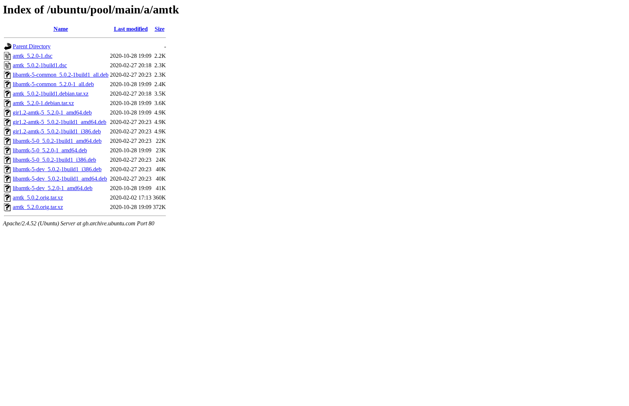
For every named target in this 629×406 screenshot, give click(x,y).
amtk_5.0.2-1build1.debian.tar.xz (50, 94)
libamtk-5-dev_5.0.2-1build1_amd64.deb (60, 179)
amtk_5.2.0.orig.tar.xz (38, 207)
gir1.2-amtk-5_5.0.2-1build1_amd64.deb (59, 122)
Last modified (131, 29)
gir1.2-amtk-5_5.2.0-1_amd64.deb (52, 112)
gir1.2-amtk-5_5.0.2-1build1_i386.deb (57, 131)
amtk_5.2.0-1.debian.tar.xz (43, 103)
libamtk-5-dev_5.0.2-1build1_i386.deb (57, 169)
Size (160, 29)
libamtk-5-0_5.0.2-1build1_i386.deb (54, 160)
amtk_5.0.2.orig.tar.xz (38, 197)
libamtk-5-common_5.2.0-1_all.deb (53, 84)
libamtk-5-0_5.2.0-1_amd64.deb (50, 150)
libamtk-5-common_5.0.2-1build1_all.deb (60, 75)
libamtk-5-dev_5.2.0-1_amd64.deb (52, 188)
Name (61, 29)
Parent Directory (32, 46)
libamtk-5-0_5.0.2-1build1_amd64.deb (57, 141)
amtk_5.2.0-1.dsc (32, 56)
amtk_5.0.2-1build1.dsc (40, 65)
